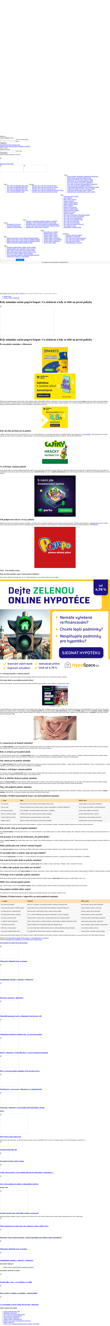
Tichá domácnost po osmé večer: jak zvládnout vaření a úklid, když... (24, 1226)
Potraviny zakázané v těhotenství (11, 998)
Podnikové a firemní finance (14, 227)
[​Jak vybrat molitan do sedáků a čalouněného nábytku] (4, 1180)
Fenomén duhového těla (8, 1150)
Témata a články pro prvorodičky (53, 239)
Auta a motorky (68, 198)
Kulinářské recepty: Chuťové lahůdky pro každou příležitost (42, 224)
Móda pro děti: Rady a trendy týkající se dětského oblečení (23, 238)
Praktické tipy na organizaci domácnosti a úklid (80, 181)
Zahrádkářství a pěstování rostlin (72, 227)
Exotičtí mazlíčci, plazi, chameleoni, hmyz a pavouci (21, 249)
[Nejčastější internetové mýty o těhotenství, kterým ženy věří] (9, 1013)
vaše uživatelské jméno (22, 139)
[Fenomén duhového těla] (4, 1146)
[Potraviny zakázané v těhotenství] (9, 994)
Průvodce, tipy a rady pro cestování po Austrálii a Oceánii (47, 190)
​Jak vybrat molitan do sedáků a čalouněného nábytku (19, 1184)
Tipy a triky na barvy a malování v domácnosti (79, 182)
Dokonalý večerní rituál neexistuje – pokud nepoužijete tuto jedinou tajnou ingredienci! (30, 1237)
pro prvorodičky (86, 434)
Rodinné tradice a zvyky (50, 233)
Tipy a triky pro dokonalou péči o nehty (17, 185)
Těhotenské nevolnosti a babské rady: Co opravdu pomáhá (21, 1034)
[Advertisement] (55, 277)
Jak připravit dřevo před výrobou (12, 1161)
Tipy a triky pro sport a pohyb (72, 222)
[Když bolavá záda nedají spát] (14, 1133)
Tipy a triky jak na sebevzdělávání (73, 218)
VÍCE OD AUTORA (21, 943)
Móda (5, 236)
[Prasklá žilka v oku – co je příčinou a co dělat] (3, 1279)
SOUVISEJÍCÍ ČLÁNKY (7, 943)
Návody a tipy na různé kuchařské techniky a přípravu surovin (43, 225)
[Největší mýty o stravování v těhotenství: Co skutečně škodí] (9, 1086)
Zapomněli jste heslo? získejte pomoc (10, 145)
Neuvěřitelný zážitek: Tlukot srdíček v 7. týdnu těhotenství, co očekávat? (29, 938)
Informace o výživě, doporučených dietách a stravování (41, 222)
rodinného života (94, 523)
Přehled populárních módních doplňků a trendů (19, 242)
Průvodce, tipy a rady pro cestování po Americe (45, 187)
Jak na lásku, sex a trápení (51, 232)
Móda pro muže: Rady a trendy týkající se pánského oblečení (23, 239)
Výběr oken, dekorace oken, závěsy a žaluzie (79, 190)
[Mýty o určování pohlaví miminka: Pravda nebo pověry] (9, 1067)
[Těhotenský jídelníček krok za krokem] (9, 958)
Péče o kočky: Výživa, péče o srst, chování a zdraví (21, 250)
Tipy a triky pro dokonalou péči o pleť (17, 187)
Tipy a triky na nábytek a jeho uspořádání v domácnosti (82, 184)
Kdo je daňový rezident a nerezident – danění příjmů (18, 1293)
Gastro (24, 219)
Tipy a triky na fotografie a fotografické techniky (77, 215)
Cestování (31, 184)
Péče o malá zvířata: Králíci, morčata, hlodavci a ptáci (21, 252)
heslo (17, 141)
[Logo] (12, 172)
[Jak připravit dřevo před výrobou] (4, 1157)
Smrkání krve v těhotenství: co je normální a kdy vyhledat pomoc (24, 939)
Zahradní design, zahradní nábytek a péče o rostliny (81, 192)
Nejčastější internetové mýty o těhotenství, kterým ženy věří (21, 1016)
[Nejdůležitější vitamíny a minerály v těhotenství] (9, 976)
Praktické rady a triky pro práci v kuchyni (37, 227)
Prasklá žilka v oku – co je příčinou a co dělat (16, 1282)
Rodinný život (6, 293)
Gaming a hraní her (69, 201)
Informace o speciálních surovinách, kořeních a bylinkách (41, 221)
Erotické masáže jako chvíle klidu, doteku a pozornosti (19, 1213)
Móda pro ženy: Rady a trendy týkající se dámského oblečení (23, 241)
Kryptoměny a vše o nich (14, 224)
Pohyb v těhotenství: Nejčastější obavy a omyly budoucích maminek (24, 1053)
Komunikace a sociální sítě (73, 236)
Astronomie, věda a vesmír (71, 196)
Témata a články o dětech (51, 235)
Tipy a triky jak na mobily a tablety (75, 239)
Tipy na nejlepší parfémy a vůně (15, 192)
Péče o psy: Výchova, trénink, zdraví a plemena (20, 253)
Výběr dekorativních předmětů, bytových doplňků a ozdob (83, 187)
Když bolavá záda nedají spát (10, 1137)
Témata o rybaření (68, 213)
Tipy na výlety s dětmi (50, 242)
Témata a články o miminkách (52, 238)
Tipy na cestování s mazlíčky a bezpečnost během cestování (23, 255)
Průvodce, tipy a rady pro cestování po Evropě (44, 192)
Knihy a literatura (68, 205)
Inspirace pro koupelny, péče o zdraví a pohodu (80, 179)
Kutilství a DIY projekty (70, 207)
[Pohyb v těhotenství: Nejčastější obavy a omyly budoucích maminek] (9, 1049)
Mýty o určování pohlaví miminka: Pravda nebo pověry (20, 1071)
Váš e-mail (19, 151)
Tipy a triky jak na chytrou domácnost (76, 238)
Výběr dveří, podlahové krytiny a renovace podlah (81, 188)
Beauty (5, 184)
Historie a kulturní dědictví (71, 202)
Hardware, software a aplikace (74, 235)
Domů (1, 293)
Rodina (42, 230)
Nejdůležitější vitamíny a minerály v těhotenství (16, 979)
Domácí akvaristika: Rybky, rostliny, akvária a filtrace (21, 247)
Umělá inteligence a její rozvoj (74, 242)
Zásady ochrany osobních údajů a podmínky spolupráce (15, 146)
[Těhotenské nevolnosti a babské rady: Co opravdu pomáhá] (9, 1031)
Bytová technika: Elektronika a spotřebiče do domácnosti (82, 176)
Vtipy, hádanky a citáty (70, 225)
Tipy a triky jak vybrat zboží (71, 221)
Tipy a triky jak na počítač (73, 241)
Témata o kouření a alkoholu (71, 210)
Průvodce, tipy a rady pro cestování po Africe (44, 185)
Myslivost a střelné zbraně (71, 208)
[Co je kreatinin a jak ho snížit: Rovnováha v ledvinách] (4, 1301)
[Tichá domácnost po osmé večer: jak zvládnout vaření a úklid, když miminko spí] (4, 1223)
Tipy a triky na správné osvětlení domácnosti (79, 185)
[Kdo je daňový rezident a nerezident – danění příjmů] (4, 1290)
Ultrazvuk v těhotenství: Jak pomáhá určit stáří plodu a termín (22, 1107)
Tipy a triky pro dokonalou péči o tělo (17, 188)
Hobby (62, 195)
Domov (66, 175)
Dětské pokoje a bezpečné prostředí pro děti (79, 178)
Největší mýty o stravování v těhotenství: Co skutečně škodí (21, 1089)
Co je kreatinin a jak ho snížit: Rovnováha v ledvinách (19, 1304)
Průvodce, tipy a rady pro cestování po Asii (44, 188)
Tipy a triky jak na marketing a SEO (73, 219)
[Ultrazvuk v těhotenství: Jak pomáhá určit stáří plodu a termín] (9, 1104)
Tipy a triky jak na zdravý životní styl (74, 224)
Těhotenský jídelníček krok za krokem (13, 961)
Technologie (65, 233)
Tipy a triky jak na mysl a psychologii (74, 216)
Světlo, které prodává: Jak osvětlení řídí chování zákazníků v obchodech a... (27, 1172)
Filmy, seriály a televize (70, 199)
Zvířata (5, 246)
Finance (6, 222)
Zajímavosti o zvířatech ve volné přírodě (18, 256)
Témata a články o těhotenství (52, 241)
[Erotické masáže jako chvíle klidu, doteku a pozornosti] (14, 1210)
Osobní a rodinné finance (14, 225)
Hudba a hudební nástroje (70, 204)
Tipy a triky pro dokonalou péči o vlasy (17, 190)
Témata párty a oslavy (69, 212)
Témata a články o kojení (50, 236)
